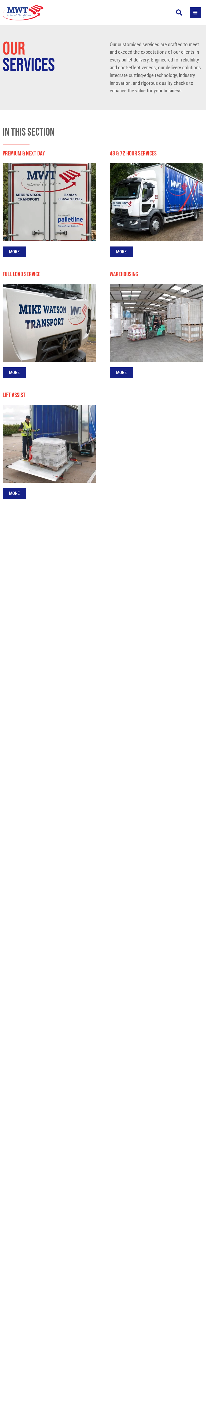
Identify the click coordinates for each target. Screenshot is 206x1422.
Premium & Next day (24, 153)
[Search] (179, 12)
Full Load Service (21, 274)
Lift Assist (14, 395)
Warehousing (124, 274)
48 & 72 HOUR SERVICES (133, 153)
